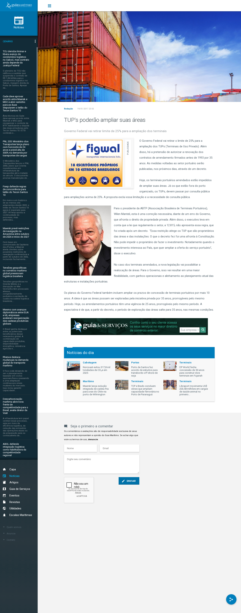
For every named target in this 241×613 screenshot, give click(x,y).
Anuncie (11, 533)
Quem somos (14, 527)
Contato (11, 539)
